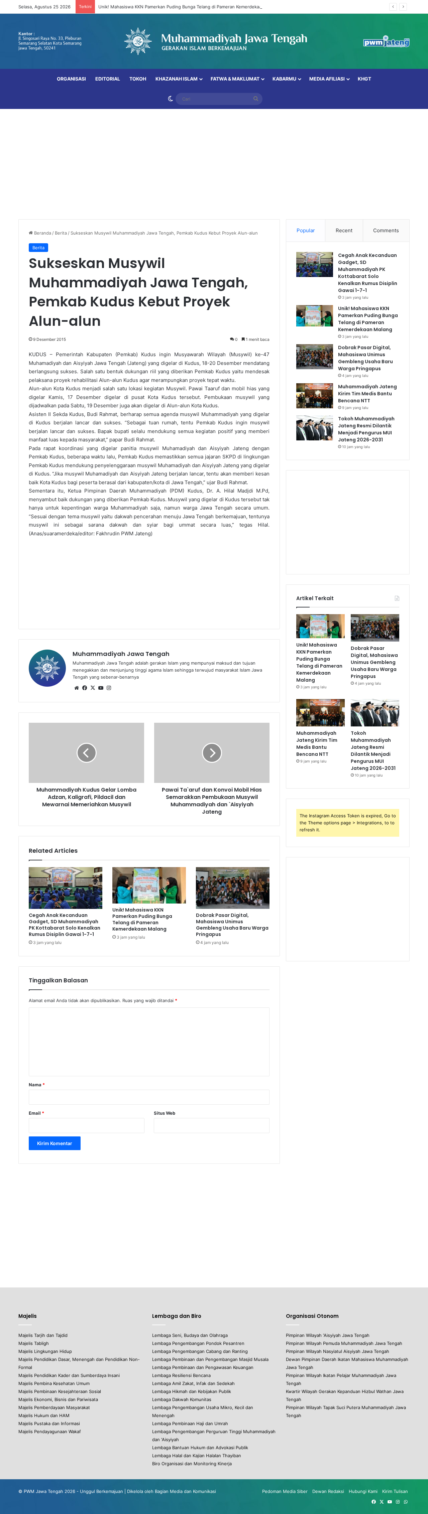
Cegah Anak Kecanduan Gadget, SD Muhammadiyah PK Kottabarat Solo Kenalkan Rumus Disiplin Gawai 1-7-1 (64, 925)
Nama (37, 1084)
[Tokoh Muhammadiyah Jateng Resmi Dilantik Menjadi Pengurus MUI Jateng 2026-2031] (314, 427)
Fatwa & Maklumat (235, 79)
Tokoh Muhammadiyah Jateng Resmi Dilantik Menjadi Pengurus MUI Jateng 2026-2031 (366, 429)
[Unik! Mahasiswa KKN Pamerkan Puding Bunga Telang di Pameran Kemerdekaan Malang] (149, 885)
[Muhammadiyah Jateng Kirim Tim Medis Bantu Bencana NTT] (314, 395)
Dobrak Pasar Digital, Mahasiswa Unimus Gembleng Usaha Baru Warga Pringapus (232, 925)
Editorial (107, 79)
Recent (344, 230)
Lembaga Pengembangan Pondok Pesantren (198, 1343)
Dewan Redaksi (328, 1491)
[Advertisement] (214, 162)
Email (36, 1113)
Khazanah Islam (176, 79)
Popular (306, 230)
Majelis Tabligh (33, 1343)
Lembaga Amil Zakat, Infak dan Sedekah (193, 1383)
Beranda (42, 233)
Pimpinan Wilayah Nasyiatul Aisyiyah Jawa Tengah (337, 1351)
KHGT (364, 79)
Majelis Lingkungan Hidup (45, 1351)
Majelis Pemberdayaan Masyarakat (54, 1407)
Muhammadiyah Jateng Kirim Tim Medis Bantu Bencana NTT (367, 393)
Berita (61, 233)
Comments (386, 230)
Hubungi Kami (363, 1491)
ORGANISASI (71, 79)
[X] (93, 688)
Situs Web (164, 1113)
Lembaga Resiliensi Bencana (181, 1375)
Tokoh (137, 79)
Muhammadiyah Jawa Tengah (121, 654)
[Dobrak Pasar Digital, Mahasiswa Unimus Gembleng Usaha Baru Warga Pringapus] (233, 888)
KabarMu (284, 79)
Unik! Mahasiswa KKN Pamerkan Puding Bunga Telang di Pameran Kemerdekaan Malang (189, 6)
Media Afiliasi (327, 79)
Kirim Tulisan (395, 1491)
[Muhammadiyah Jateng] (214, 41)
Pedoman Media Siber (285, 1491)
